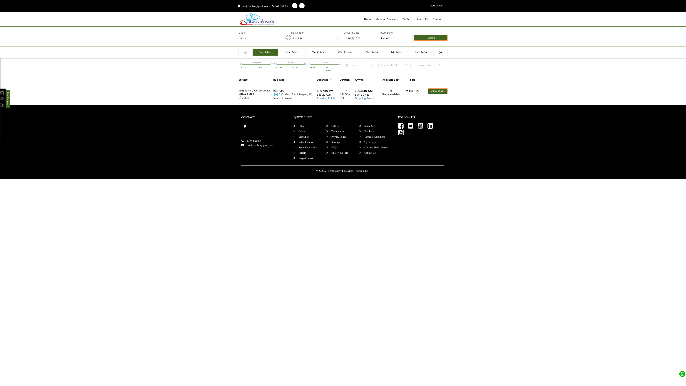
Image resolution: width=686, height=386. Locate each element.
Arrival (359, 79)
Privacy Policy (338, 136)
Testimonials (337, 131)
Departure (322, 79)
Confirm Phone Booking (376, 147)
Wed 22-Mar (345, 52)
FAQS (334, 147)
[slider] (241, 63)
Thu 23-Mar (372, 52)
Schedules (303, 136)
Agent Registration (307, 147)
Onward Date (351, 32)
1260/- (412, 91)
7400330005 (281, 6)
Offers (301, 126)
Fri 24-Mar (396, 52)
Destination (297, 32)
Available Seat (390, 79)
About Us (422, 19)
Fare (412, 79)
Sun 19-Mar (265, 52)
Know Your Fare (339, 153)
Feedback (369, 131)
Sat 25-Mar (421, 52)
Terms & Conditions (374, 136)
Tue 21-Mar (318, 52)
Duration (345, 79)
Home (368, 19)
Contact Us (370, 153)
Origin (241, 32)
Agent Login (436, 5)
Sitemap (335, 142)
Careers (302, 153)
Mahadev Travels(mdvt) (356, 171)
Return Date (386, 32)
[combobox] (360, 65)
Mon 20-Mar (291, 52)
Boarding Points (326, 98)
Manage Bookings (387, 19)
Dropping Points (364, 98)
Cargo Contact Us (307, 158)
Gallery (407, 19)
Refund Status (305, 142)
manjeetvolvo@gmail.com (255, 6)
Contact (438, 19)
